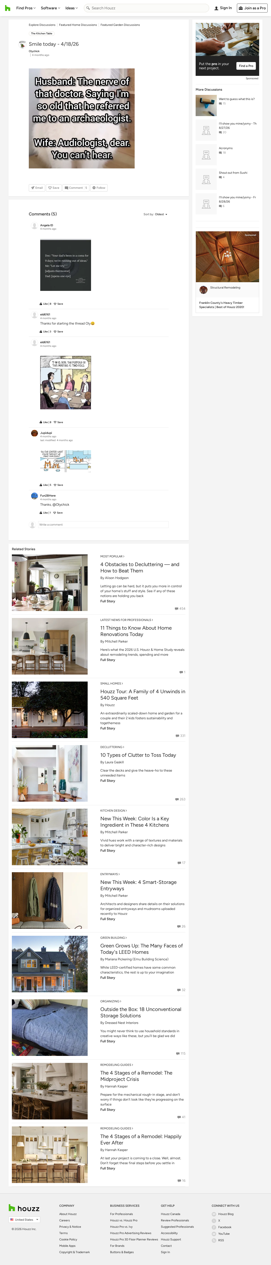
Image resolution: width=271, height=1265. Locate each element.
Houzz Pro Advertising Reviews (130, 1233)
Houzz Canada (170, 1214)
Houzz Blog (226, 1214)
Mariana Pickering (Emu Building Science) (137, 959)
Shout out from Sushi (233, 173)
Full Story (107, 601)
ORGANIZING (109, 1001)
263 (182, 799)
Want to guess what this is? (237, 99)
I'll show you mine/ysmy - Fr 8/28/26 (237, 199)
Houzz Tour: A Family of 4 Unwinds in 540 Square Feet (142, 694)
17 (183, 863)
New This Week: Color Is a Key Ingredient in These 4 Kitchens (134, 821)
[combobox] (146, 8)
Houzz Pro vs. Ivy (121, 1227)
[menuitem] (26, 8)
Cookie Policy (68, 1239)
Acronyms (226, 148)
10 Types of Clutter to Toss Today (138, 755)
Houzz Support (171, 1239)
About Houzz (68, 1214)
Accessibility (169, 1233)
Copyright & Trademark (74, 1252)
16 (183, 1181)
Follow (101, 188)
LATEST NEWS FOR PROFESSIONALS (125, 620)
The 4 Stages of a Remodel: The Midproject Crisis (136, 1076)
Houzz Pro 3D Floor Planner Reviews (134, 1239)
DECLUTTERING (111, 747)
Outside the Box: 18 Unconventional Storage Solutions (140, 1012)
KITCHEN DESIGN (112, 810)
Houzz (110, 705)
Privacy (64, 1227)
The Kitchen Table (41, 33)
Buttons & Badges (122, 1252)
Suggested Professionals (177, 1227)
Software (49, 8)
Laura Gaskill (114, 762)
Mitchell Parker (116, 641)
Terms (63, 1233)
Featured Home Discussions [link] (78, 25)
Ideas (70, 8)
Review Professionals (175, 1220)
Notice (76, 1227)
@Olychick (61, 505)
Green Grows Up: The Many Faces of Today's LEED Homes (141, 949)
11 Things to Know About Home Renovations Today (136, 631)
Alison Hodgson (117, 578)
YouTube (224, 1234)
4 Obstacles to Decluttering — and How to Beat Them (139, 567)
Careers (64, 1220)
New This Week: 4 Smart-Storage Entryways (138, 885)
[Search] (88, 8)
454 (182, 609)
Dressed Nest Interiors (121, 1023)
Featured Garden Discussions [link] (120, 25)
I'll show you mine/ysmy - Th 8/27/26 (238, 126)
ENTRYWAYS (109, 874)
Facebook (224, 1227)
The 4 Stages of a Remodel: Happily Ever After (140, 1139)
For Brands (117, 1246)
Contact (166, 1246)
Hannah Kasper (116, 1086)
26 (183, 926)
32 (183, 990)
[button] (155, 214)
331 (182, 736)
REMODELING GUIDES (115, 1065)
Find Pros (24, 8)
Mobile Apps (67, 1246)
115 (183, 1053)
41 (183, 1117)
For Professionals (121, 1214)
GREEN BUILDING (112, 938)
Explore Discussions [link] (42, 25)
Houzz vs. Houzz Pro (123, 1220)
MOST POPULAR (111, 556)
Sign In (165, 1252)
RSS (221, 1240)
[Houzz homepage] (7, 8)
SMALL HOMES (110, 683)
